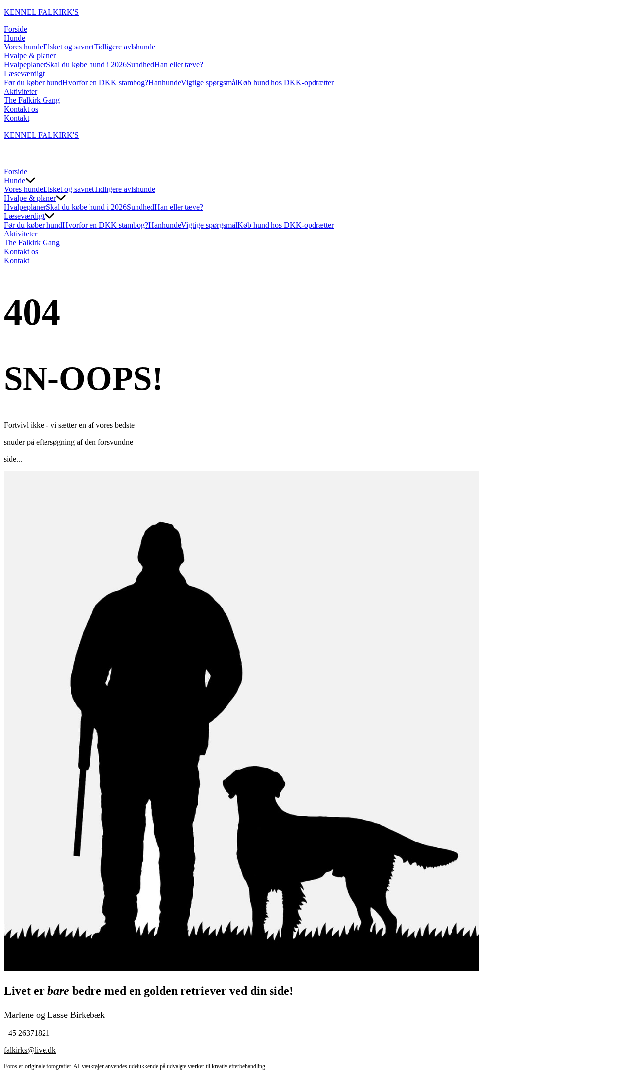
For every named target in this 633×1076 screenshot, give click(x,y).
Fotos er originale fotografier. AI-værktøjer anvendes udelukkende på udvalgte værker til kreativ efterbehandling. (135, 1066)
